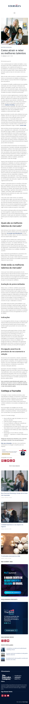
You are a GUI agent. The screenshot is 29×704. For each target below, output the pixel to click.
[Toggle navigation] (14, 13)
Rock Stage (25, 702)
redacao (4, 55)
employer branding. (10, 104)
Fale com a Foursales (6, 443)
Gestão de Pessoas (6, 47)
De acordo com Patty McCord (14, 233)
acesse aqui (23, 125)
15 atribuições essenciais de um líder (10, 556)
